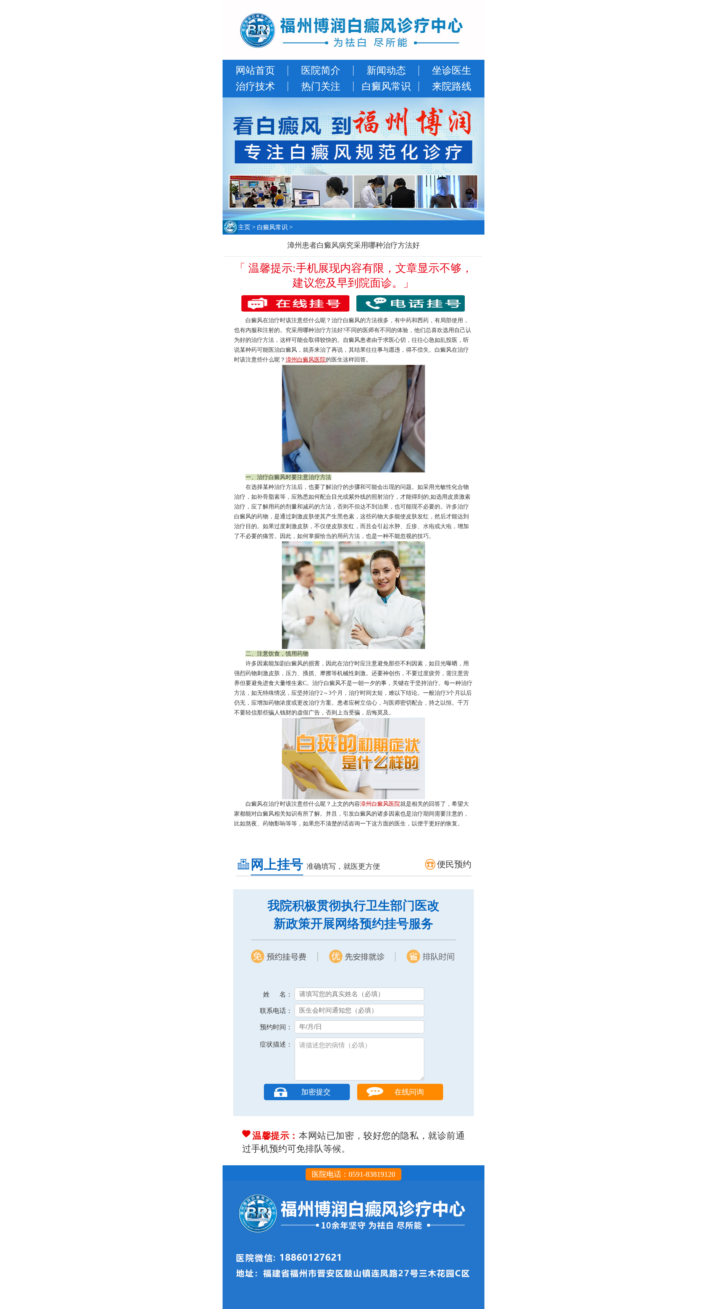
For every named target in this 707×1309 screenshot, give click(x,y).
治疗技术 (255, 86)
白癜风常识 (386, 86)
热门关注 (320, 86)
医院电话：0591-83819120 (353, 1174)
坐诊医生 (451, 70)
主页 (244, 227)
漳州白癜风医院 (380, 804)
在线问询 (409, 1092)
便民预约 (454, 864)
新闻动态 (386, 70)
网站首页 (255, 70)
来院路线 (451, 86)
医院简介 (320, 70)
